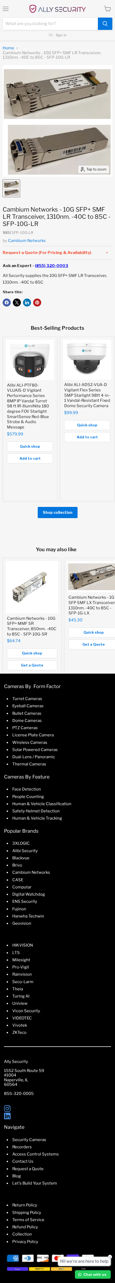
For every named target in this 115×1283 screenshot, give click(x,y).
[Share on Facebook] (7, 303)
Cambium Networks (27, 240)
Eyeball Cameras (28, 706)
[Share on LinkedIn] (27, 303)
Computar (22, 887)
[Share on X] (17, 303)
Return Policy (24, 1205)
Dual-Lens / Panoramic (33, 756)
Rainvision (22, 974)
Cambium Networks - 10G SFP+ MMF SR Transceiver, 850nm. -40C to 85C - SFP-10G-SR (31, 626)
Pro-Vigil (20, 967)
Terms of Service (28, 1219)
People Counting (28, 796)
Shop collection (57, 512)
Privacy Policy (25, 1241)
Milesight (21, 960)
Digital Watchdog (28, 894)
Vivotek (19, 1025)
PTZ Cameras (25, 727)
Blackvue (20, 858)
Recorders (22, 1147)
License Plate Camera (33, 735)
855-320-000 (17, 1093)
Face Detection (26, 789)
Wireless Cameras (29, 742)
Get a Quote (32, 665)
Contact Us (22, 1161)
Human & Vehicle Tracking (37, 818)
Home (8, 48)
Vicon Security (26, 1010)
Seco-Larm (22, 981)
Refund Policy (25, 1227)
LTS (16, 952)
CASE (17, 879)
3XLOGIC (21, 843)
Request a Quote (28, 1168)
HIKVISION (22, 945)
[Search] (105, 24)
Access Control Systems (35, 1154)
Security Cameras (29, 1139)
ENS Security (24, 901)
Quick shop (30, 446)
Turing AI (20, 996)
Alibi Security (25, 850)
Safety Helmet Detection (36, 811)
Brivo (17, 865)
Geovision (21, 923)
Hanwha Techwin (28, 916)
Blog (16, 1176)
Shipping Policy (26, 1212)
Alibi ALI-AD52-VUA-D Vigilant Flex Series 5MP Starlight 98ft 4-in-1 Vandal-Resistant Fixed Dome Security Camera (87, 395)
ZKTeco (19, 1032)
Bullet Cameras (26, 713)
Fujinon (19, 909)
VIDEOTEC (22, 1018)
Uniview (20, 1003)
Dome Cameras (27, 720)
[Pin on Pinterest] (37, 303)
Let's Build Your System (34, 1183)
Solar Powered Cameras (35, 749)
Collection (22, 1234)
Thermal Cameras (29, 764)
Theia (17, 989)
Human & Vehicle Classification (41, 803)
